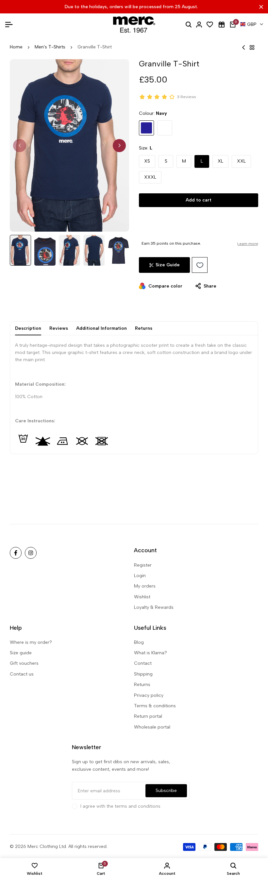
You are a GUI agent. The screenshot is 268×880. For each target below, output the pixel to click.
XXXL (150, 177)
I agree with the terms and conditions (120, 806)
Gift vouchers (24, 663)
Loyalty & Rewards (154, 607)
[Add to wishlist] (200, 265)
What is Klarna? (150, 653)
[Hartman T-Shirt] (243, 47)
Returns (143, 328)
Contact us (22, 674)
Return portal (148, 716)
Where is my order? (31, 642)
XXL (241, 161)
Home (16, 47)
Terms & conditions (155, 706)
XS (147, 161)
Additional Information (101, 328)
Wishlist (142, 597)
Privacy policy (148, 695)
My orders (145, 586)
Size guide (21, 653)
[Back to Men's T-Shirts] (252, 47)
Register (143, 565)
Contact (143, 663)
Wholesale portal (152, 727)
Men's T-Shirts (50, 47)
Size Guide (168, 265)
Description (28, 328)
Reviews (58, 328)
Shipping (143, 674)
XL (220, 161)
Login (140, 575)
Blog (139, 642)
